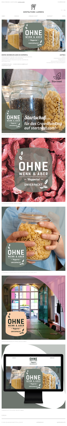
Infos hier (21, 2)
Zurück (4, 415)
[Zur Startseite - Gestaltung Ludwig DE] (33, 8)
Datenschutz (61, 422)
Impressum (39, 422)
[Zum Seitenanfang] (63, 422)
